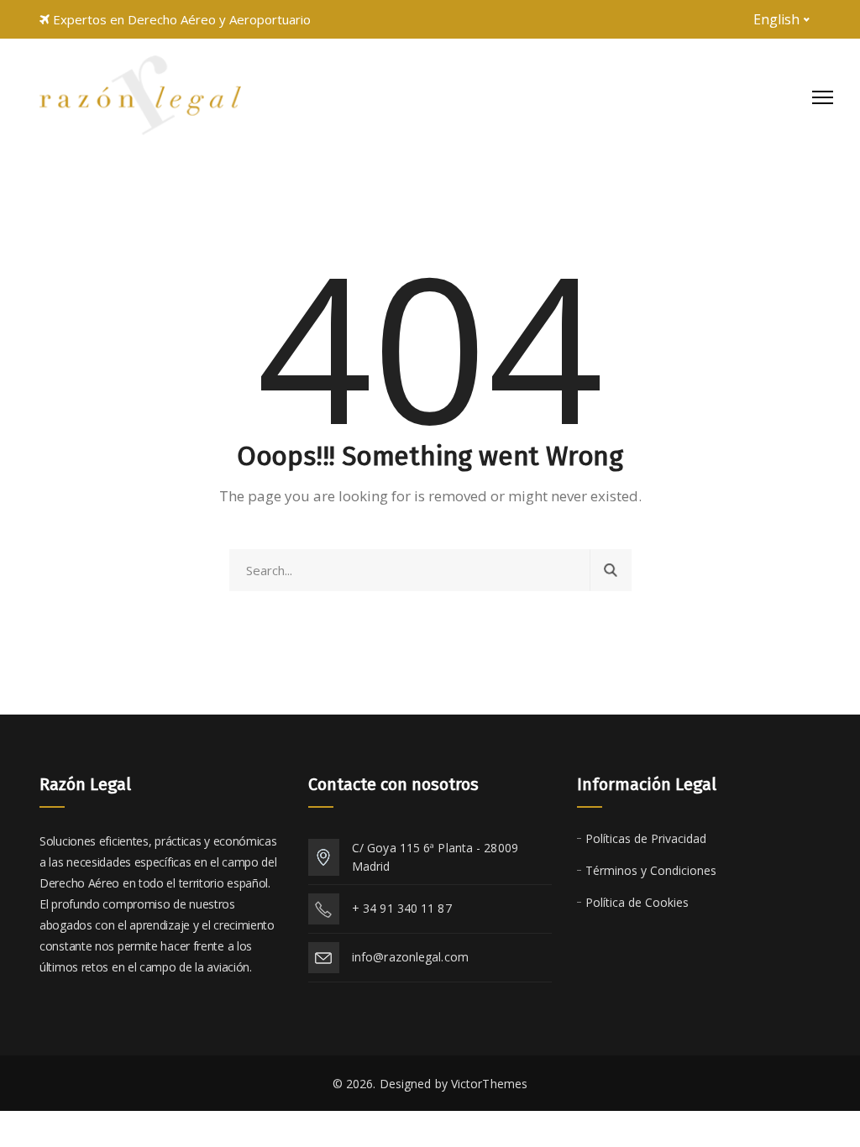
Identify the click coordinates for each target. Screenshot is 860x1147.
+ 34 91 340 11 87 (402, 908)
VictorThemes (489, 1084)
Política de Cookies (637, 902)
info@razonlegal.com (410, 957)
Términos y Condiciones (650, 870)
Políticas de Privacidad (645, 838)
